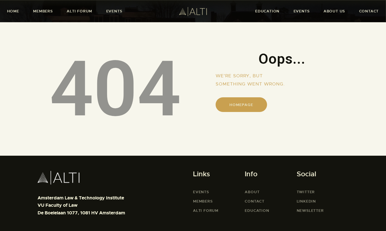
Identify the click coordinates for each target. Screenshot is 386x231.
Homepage (241, 104)
